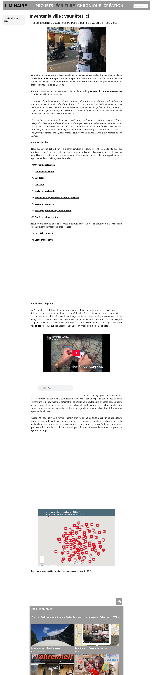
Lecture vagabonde (45, 191)
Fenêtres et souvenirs (46, 217)
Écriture (65, 5)
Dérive (35, 617)
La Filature (40, 178)
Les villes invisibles (44, 171)
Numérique (57, 617)
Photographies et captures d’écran (53, 211)
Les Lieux (39, 184)
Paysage (77, 617)
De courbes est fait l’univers (45, 648)
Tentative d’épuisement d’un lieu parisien (57, 198)
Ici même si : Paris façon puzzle (91, 648)
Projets (44, 5)
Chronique (89, 5)
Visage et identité (44, 204)
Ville (116, 617)
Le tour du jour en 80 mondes (106, 91)
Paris (68, 617)
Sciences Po (47, 78)
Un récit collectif (44, 233)
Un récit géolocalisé (44, 165)
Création (113, 5)
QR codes (36, 326)
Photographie (90, 617)
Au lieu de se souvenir (38, 651)
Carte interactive (44, 240)
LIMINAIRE (16, 5)
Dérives (77, 651)
